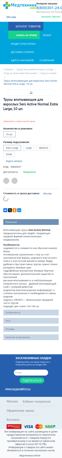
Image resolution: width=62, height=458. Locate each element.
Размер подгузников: (16, 142)
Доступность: (10, 171)
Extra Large (12, 147)
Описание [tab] (11, 222)
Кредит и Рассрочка (23, 44)
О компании (47, 60)
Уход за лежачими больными (20, 73)
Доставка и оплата (22, 52)
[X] (10, 210)
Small (9, 154)
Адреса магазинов (22, 60)
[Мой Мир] (19, 210)
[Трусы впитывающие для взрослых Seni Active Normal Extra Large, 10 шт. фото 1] (31, 92)
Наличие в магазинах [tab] (17, 337)
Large (29, 147)
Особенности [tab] (12, 312)
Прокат (47, 35)
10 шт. (9, 134)
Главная (8, 69)
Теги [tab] (7, 320)
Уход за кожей (48, 73)
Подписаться (32, 380)
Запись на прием (26, 35)
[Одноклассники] (15, 210)
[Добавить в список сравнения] (15, 181)
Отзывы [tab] (9, 329)
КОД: (6, 166)
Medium (43, 147)
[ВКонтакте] (5, 210)
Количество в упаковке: (18, 128)
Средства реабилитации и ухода (34, 69)
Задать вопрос (13, 161)
